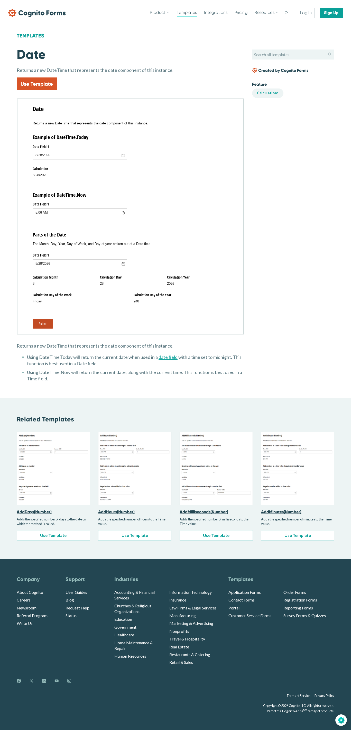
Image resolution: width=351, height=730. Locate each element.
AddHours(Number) (116, 511)
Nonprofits (179, 631)
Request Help (77, 607)
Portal (233, 607)
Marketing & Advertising (191, 623)
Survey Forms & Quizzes (304, 615)
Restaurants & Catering (189, 654)
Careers (24, 599)
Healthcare (124, 634)
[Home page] (37, 13)
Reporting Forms (298, 607)
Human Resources (130, 656)
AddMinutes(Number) (281, 511)
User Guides (76, 592)
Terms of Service (298, 696)
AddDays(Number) (34, 511)
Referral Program (32, 615)
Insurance (177, 599)
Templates (30, 36)
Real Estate (179, 646)
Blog (70, 599)
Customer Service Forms (249, 615)
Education (123, 619)
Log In (306, 12)
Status (71, 615)
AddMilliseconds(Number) (204, 511)
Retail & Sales (181, 662)
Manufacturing (182, 615)
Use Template (37, 84)
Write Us (25, 623)
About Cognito (30, 592)
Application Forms (244, 592)
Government (125, 627)
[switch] (286, 12)
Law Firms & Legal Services (193, 607)
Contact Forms (241, 599)
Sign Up (331, 12)
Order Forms (294, 592)
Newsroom (26, 607)
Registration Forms (300, 599)
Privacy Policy (324, 696)
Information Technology (190, 592)
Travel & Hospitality (187, 638)
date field (168, 357)
